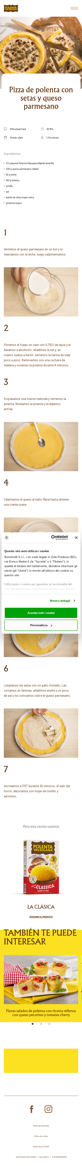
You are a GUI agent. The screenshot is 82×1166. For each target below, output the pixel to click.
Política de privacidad (41, 1125)
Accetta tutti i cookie (41, 612)
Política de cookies (41, 1136)
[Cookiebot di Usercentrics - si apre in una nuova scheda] (51, 537)
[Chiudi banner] (76, 537)
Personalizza (38, 625)
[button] (33, 1024)
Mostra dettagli (60, 600)
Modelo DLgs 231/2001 (41, 1146)
